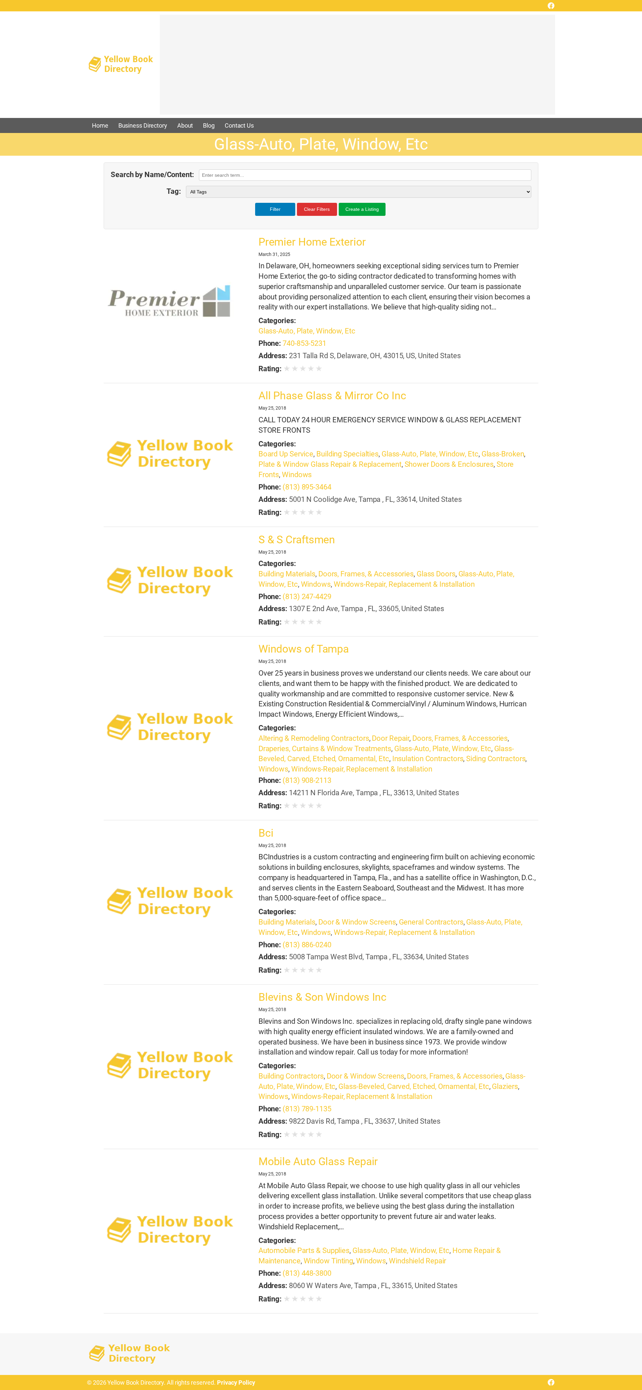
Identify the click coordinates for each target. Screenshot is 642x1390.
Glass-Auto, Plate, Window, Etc (306, 331)
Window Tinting (328, 1261)
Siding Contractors (495, 758)
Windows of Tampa (303, 649)
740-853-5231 (304, 343)
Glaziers (505, 1086)
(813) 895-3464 (307, 487)
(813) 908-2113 (307, 780)
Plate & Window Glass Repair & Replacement (330, 464)
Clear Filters (317, 209)
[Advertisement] (357, 68)
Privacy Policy (236, 1382)
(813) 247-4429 (307, 596)
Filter (275, 209)
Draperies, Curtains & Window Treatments (324, 748)
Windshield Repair (417, 1261)
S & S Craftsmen (296, 540)
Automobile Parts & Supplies (303, 1250)
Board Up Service (285, 454)
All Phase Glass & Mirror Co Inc (332, 396)
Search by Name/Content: (152, 174)
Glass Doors (436, 574)
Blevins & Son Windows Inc (322, 997)
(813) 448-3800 (307, 1273)
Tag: (174, 191)
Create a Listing (362, 209)
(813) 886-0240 (307, 945)
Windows (297, 474)
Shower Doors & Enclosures (449, 464)
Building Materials (286, 574)
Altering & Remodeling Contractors (313, 738)
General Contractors (431, 922)
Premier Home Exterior (312, 242)
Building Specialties (347, 454)
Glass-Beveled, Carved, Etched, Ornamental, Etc (413, 1086)
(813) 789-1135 (307, 1109)
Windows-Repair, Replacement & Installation (404, 584)
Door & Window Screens (357, 922)
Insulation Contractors (427, 758)
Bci (266, 833)
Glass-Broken (502, 454)
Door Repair (390, 738)
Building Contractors (291, 1076)
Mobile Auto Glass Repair (318, 1161)
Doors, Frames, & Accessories (366, 574)
